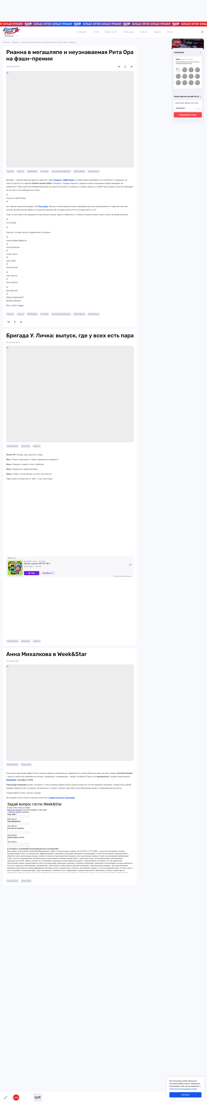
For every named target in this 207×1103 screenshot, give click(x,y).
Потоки (170, 32)
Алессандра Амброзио (61, 171)
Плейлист (144, 32)
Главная (6, 42)
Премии (10, 171)
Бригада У (83, 32)
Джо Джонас (93, 171)
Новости (15, 42)
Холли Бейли (79, 171)
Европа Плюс (12, 446)
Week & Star (26, 765)
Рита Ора (44, 171)
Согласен (185, 1095)
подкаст (36, 446)
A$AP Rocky (32, 171)
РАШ (97, 32)
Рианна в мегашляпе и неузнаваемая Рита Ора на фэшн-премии (49, 42)
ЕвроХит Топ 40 (111, 32)
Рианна (20, 171)
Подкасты (157, 32)
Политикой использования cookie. (183, 1089)
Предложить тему (187, 115)
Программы (129, 32)
